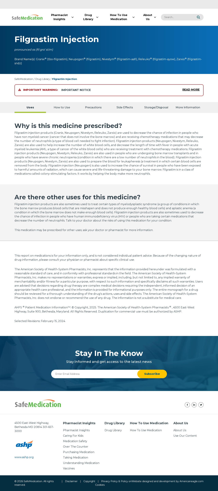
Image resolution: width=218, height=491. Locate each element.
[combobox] (177, 17)
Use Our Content (185, 435)
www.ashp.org (24, 457)
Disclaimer (71, 481)
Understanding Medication (81, 463)
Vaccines (69, 468)
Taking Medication (75, 457)
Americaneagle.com (192, 481)
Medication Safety (75, 441)
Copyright (89, 481)
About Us (179, 430)
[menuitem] (59, 17)
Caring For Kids (73, 435)
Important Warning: (40, 89)
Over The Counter (75, 446)
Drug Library (42, 79)
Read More (191, 89)
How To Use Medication (146, 430)
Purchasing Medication (78, 452)
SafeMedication (23, 79)
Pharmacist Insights (76, 430)
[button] (198, 17)
